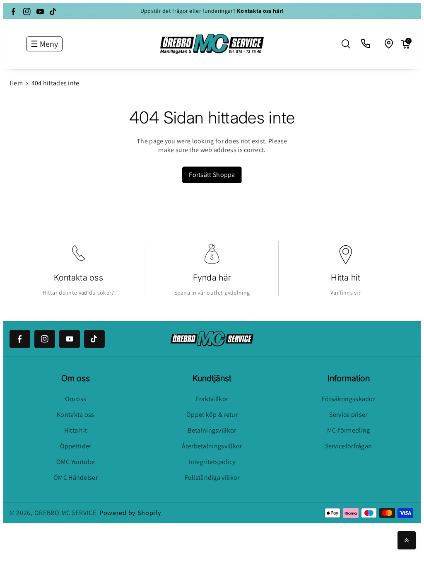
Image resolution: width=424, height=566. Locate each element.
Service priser (348, 414)
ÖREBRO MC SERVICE (65, 512)
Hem (16, 83)
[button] (346, 44)
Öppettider (76, 446)
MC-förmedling (348, 430)
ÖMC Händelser (75, 477)
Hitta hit (345, 278)
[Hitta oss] (389, 44)
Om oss (76, 398)
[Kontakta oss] (366, 44)
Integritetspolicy (211, 461)
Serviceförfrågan (348, 446)
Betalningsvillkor (212, 430)
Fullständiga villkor (212, 477)
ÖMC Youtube (75, 461)
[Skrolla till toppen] (407, 540)
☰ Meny (44, 44)
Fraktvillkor (212, 398)
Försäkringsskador (348, 398)
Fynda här (212, 278)
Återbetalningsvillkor (212, 446)
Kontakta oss (79, 278)
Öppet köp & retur (212, 414)
